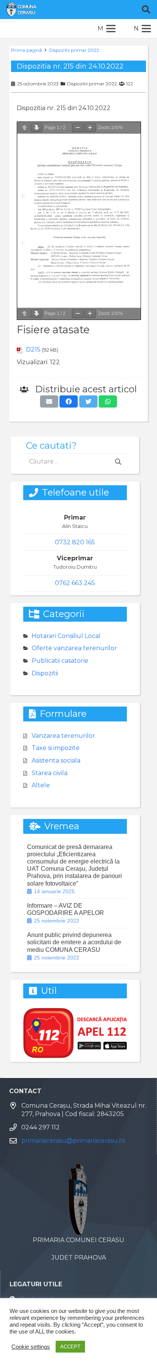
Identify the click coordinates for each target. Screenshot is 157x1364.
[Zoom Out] (77, 127)
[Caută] (146, 9)
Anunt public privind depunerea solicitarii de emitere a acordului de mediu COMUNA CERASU (74, 942)
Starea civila (49, 773)
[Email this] (49, 401)
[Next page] (36, 127)
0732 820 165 (75, 542)
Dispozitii (45, 673)
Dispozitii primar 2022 (74, 50)
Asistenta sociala (56, 760)
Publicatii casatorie (60, 660)
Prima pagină (26, 50)
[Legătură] (21, 9)
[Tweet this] (88, 401)
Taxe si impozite (56, 748)
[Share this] (68, 401)
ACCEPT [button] (70, 1347)
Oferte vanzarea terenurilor (74, 648)
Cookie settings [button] (30, 1347)
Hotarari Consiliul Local (66, 636)
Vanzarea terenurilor (63, 735)
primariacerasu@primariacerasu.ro (73, 1140)
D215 (33, 349)
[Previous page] (24, 127)
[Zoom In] (90, 127)
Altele (41, 785)
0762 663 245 (75, 583)
